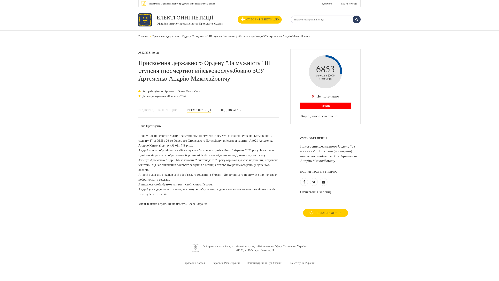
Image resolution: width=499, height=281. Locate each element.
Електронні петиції (185, 17)
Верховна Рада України (226, 263)
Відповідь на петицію (157, 110)
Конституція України (302, 263)
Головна (143, 36)
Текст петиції (199, 110)
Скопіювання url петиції (316, 192)
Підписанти (231, 110)
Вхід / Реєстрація (349, 3)
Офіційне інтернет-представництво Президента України (190, 23)
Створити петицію (262, 19)
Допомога (327, 3)
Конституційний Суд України (264, 263)
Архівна (325, 105)
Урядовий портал (195, 263)
